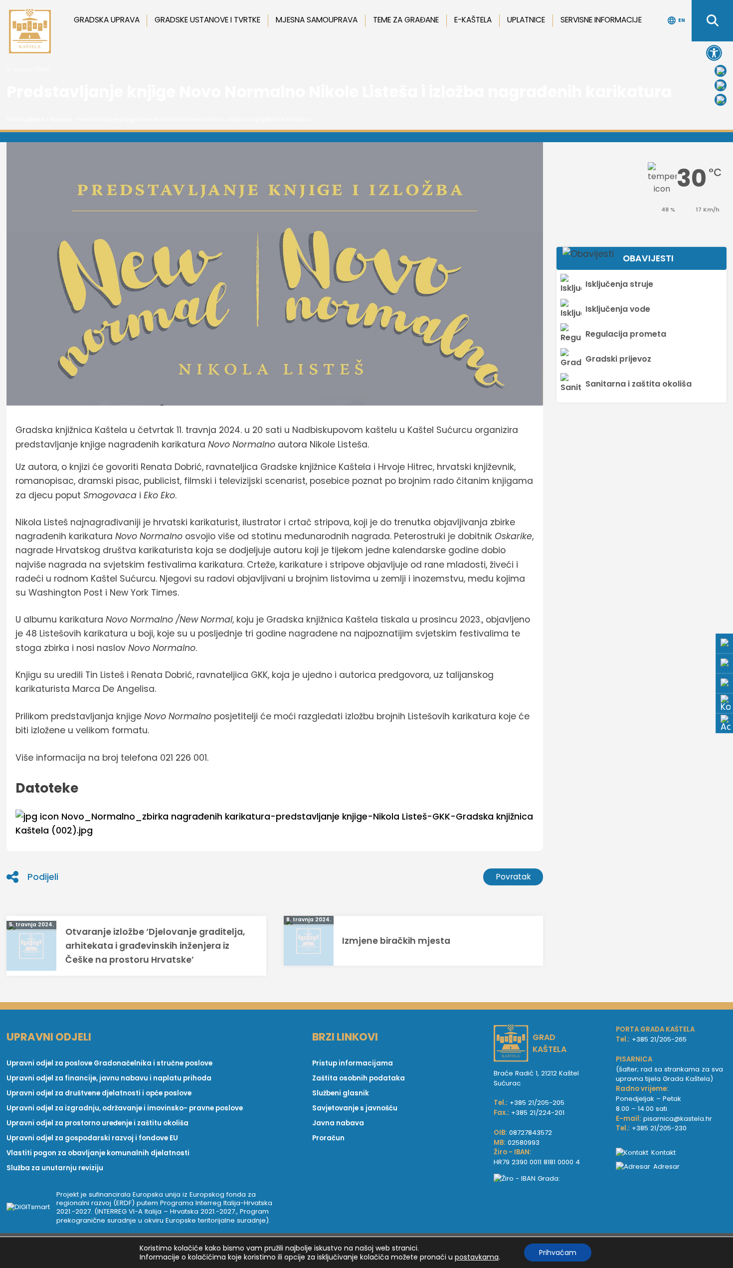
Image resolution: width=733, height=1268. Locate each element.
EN (681, 20)
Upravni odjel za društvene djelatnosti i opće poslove (98, 1093)
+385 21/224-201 (537, 1112)
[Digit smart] (31, 1207)
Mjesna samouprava (317, 19)
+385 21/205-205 (537, 1102)
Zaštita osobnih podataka (358, 1078)
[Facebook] (720, 71)
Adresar (666, 1166)
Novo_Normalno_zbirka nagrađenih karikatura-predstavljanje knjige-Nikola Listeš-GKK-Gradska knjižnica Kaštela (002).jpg (274, 824)
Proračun (328, 1138)
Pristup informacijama (352, 1063)
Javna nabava (338, 1123)
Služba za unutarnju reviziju (54, 1168)
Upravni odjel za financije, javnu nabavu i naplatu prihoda (108, 1078)
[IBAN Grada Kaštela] (550, 1179)
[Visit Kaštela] (720, 100)
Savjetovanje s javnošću (354, 1108)
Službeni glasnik (340, 1093)
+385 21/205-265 (659, 1039)
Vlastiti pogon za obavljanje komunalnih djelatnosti (97, 1153)
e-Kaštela (473, 19)
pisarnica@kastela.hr (677, 1118)
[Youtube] (720, 85)
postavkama (477, 1257)
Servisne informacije (601, 19)
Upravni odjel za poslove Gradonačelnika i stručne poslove (109, 1063)
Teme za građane (406, 19)
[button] (714, 53)
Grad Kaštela (25, 119)
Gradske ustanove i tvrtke (207, 19)
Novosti (61, 119)
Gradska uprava (107, 19)
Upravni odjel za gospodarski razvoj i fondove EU (92, 1138)
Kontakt (663, 1152)
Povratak (513, 876)
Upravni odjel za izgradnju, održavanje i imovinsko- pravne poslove (124, 1108)
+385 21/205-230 (659, 1128)
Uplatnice (526, 19)
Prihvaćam (557, 1253)
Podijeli (42, 877)
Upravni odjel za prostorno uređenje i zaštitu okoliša (97, 1123)
